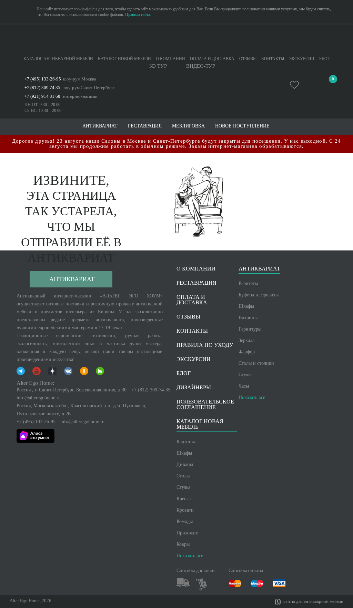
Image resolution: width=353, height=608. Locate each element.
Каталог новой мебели (124, 58)
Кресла (183, 498)
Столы (183, 475)
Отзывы (247, 58)
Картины (185, 441)
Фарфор (247, 351)
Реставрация (145, 126)
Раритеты (248, 283)
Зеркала (246, 340)
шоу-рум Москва (79, 79)
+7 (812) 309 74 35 (42, 87)
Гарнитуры (250, 329)
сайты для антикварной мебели (312, 601)
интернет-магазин (80, 96)
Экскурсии (301, 58)
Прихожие (187, 532)
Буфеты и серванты (259, 294)
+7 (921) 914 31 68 (42, 96)
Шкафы (246, 306)
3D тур (158, 66)
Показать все (252, 397)
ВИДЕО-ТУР (200, 66)
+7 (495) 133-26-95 (42, 79)
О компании (170, 58)
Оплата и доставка (212, 58)
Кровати (185, 510)
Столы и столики (256, 363)
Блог (324, 58)
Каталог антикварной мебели (58, 58)
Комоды (184, 521)
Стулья (245, 374)
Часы (244, 386)
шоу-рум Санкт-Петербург (88, 87)
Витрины (248, 317)
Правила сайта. (138, 14)
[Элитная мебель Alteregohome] (176, 39)
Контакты (272, 58)
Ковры (183, 544)
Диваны (184, 464)
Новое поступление (242, 126)
